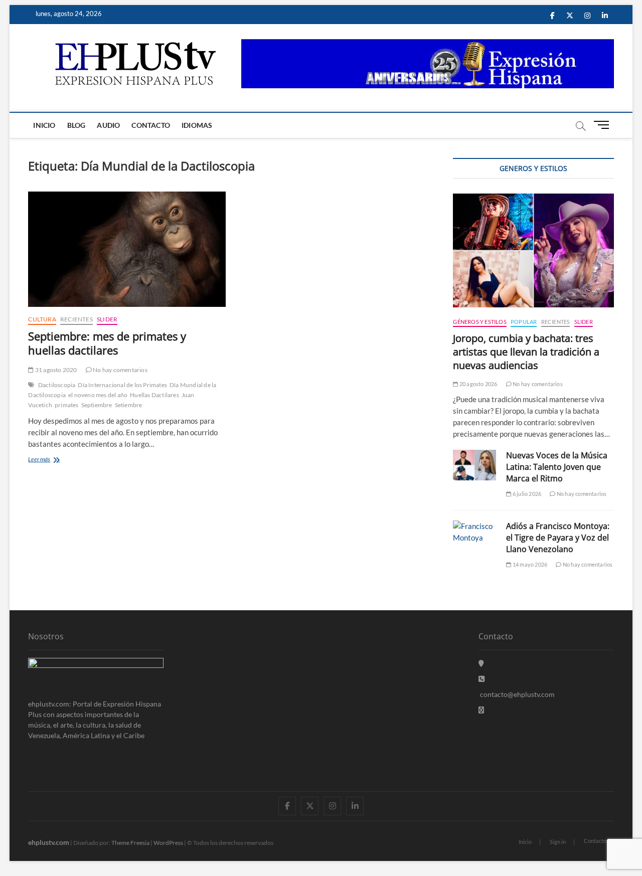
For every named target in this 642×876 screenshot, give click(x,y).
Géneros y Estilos (479, 321)
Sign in (558, 841)
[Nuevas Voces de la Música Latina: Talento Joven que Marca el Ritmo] (474, 465)
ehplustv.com (48, 842)
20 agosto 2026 (477, 384)
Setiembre (128, 405)
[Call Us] (481, 678)
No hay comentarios (119, 370)
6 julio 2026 (526, 493)
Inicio (44, 125)
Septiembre (96, 405)
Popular (524, 321)
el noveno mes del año (97, 395)
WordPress (168, 842)
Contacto (150, 125)
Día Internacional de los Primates (122, 385)
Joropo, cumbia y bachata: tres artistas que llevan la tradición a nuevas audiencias (526, 351)
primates (67, 405)
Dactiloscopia (57, 385)
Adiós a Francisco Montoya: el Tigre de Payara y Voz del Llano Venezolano (557, 537)
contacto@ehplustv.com (517, 694)
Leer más (53, 460)
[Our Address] (481, 663)
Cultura (42, 319)
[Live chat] (481, 710)
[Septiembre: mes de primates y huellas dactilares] (126, 249)
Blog (76, 125)
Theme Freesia (130, 842)
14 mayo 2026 (529, 564)
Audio (108, 125)
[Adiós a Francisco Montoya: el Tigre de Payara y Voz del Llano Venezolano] (474, 532)
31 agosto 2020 (55, 370)
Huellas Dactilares (154, 395)
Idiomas (197, 125)
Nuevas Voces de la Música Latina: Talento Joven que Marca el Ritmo (556, 467)
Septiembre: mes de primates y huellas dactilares (107, 343)
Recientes (76, 319)
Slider (107, 319)
